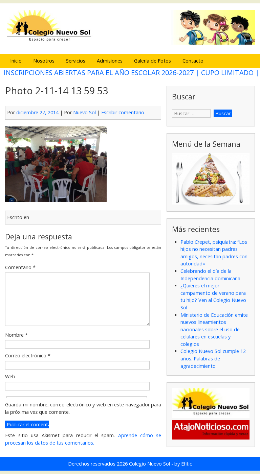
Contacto (192, 60)
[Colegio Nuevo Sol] (130, 43)
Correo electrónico (27, 355)
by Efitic (183, 463)
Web (10, 376)
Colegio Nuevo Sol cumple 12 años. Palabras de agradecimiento (213, 358)
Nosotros (44, 60)
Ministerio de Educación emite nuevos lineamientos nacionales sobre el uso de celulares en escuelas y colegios (214, 329)
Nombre (16, 335)
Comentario (20, 267)
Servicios (75, 60)
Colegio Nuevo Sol (149, 463)
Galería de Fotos (152, 60)
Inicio (16, 60)
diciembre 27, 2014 (37, 112)
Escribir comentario (122, 112)
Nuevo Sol (84, 112)
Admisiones (110, 60)
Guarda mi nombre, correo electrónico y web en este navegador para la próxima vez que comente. (83, 408)
